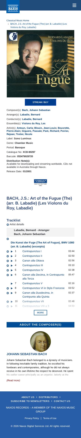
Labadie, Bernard (30, 114)
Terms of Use (50, 418)
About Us (28, 397)
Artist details (17, 224)
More (40, 312)
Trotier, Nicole (24, 134)
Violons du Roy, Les (33, 123)
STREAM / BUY (40, 102)
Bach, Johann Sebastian (36, 110)
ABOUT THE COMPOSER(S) (40, 324)
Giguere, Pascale (32, 131)
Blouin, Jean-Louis (45, 128)
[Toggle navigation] (73, 5)
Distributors (49, 397)
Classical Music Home (17, 20)
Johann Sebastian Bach (27, 354)
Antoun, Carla (25, 128)
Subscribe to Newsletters (30, 401)
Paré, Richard (51, 131)
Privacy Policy (32, 418)
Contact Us (62, 401)
